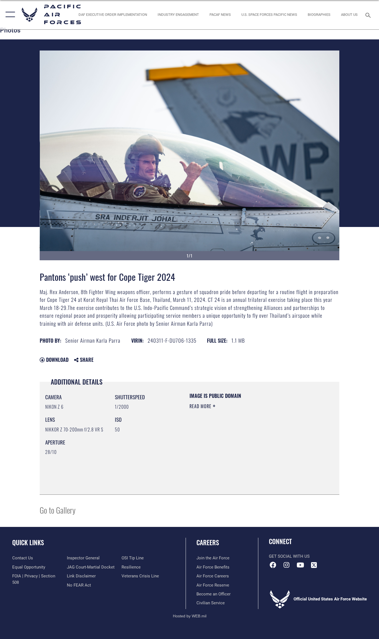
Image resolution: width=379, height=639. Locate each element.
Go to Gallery (57, 510)
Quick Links (28, 542)
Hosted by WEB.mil (189, 616)
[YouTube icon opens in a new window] (300, 565)
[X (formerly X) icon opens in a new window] (314, 565)
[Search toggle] (369, 15)
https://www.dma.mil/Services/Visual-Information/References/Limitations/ (255, 449)
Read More (201, 406)
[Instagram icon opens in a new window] (286, 565)
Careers (207, 542)
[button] (9, 14)
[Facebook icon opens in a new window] (273, 565)
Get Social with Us (289, 556)
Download (57, 359)
